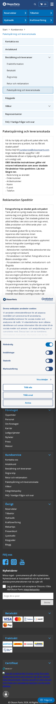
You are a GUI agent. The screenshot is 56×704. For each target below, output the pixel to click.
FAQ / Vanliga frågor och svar (20, 121)
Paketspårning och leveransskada (23, 90)
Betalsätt (11, 70)
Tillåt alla (28, 387)
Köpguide (10, 98)
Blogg (8, 544)
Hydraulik (9, 20)
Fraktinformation (15, 63)
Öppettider (10, 414)
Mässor (9, 446)
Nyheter (9, 437)
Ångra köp (12, 77)
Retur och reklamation (18, 83)
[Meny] (52, 4)
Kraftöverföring (38, 20)
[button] (6, 694)
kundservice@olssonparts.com (34, 149)
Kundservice (17, 29)
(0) (45, 4)
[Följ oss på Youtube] (22, 562)
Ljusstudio (10, 535)
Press (8, 441)
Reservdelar (10, 13)
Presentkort (11, 531)
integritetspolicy (31, 589)
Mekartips (10, 526)
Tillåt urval (28, 395)
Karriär (8, 428)
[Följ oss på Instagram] (14, 562)
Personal (9, 419)
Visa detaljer (42, 379)
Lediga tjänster (12, 432)
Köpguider (10, 540)
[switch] (49, 352)
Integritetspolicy (13, 490)
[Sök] (35, 4)
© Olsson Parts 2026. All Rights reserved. (28, 702)
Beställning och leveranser (18, 57)
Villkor (8, 106)
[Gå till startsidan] (11, 4)
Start (5, 29)
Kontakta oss (12, 41)
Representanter (13, 114)
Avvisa (28, 403)
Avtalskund (11, 49)
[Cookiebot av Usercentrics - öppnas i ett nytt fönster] (41, 299)
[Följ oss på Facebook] (5, 562)
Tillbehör (34, 13)
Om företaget (11, 423)
